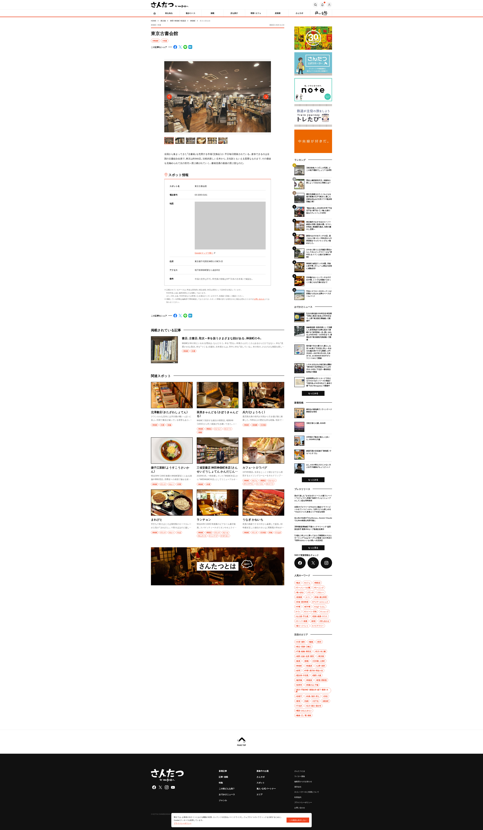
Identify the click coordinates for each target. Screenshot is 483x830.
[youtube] (173, 787)
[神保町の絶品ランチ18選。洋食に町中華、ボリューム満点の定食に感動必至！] (313, 266)
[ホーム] (154, 13)
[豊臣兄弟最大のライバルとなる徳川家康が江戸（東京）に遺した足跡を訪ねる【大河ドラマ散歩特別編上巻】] (313, 197)
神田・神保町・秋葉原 (178, 20)
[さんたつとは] (217, 566)
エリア (260, 794)
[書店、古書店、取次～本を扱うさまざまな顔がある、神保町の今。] (217, 349)
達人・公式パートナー (266, 788)
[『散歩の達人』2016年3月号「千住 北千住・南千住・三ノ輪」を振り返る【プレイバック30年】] (313, 211)
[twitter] (160, 787)
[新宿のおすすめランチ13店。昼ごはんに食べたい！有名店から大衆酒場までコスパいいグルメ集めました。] (313, 239)
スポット (261, 782)
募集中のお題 (263, 770)
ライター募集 (299, 776)
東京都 (163, 20)
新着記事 (223, 770)
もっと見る (313, 547)
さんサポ (261, 776)
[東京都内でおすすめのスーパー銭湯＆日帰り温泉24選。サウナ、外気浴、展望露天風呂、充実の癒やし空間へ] (313, 225)
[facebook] (154, 787)
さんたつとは (299, 771)
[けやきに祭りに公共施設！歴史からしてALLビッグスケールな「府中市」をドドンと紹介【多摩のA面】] (313, 252)
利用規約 (297, 797)
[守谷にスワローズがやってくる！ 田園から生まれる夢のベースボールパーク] (313, 294)
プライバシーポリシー (303, 802)
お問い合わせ (259, 299)
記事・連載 (223, 776)
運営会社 (297, 786)
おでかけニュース (227, 794)
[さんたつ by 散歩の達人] (170, 5)
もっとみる (313, 393)
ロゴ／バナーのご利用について (306, 792)
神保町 (192, 20)
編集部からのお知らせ (303, 781)
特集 (221, 782)
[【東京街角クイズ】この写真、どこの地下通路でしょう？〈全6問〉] (313, 170)
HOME (153, 20)
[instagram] (167, 787)
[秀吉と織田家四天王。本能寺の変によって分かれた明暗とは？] (313, 183)
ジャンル (223, 800)
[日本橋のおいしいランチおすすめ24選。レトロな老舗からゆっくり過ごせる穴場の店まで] (313, 280)
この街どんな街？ (227, 788)
